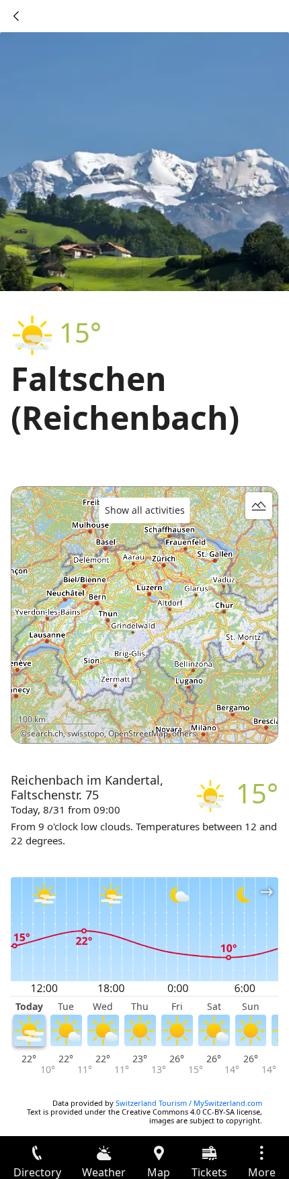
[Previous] (16, 16)
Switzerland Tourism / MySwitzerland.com (189, 1103)
